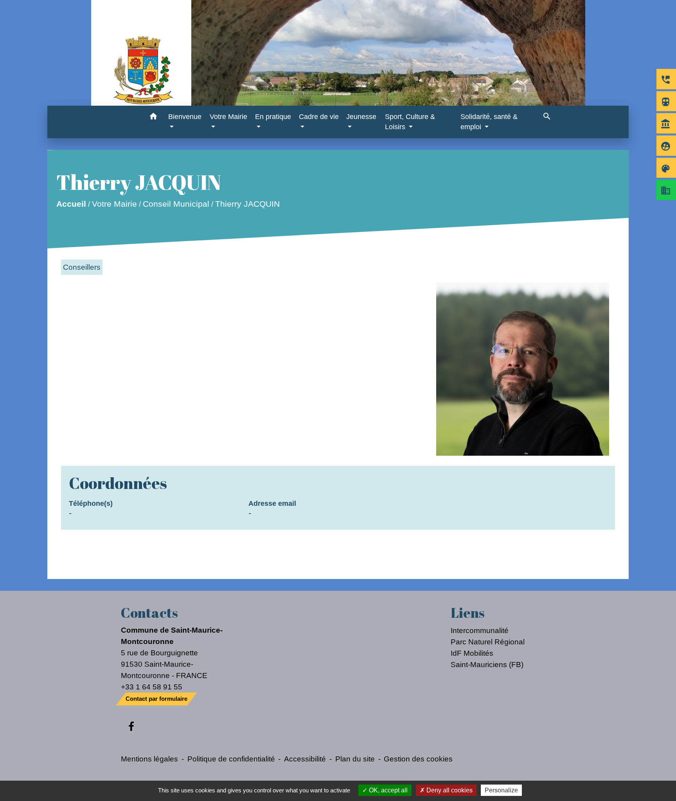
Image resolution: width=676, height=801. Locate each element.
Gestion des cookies (418, 758)
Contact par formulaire (156, 698)
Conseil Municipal (176, 203)
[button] (153, 118)
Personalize (501, 790)
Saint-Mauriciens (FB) (487, 664)
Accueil (71, 203)
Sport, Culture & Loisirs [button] (410, 122)
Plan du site (355, 758)
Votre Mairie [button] (228, 117)
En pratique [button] (273, 117)
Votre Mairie (114, 203)
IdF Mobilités (472, 653)
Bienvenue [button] (184, 117)
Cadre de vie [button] (319, 117)
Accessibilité (305, 758)
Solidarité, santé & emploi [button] (489, 122)
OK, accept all (387, 790)
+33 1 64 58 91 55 (151, 686)
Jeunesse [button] (361, 117)
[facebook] (131, 727)
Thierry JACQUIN (247, 203)
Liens (468, 612)
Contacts (149, 612)
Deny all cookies (449, 790)
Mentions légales (149, 758)
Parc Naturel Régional (488, 641)
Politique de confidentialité (231, 758)
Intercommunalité (480, 630)
